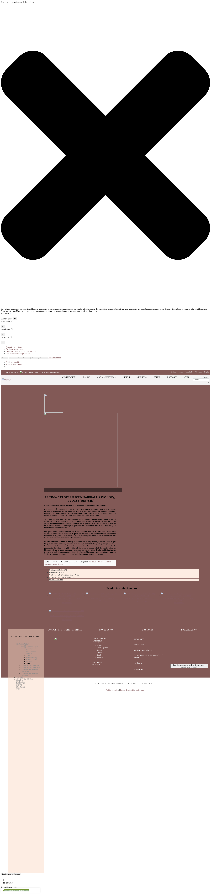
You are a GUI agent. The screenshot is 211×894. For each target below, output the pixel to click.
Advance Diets (31, 652)
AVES (18, 689)
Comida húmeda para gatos (30, 667)
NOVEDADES (97, 662)
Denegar (13, 358)
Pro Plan (29, 661)
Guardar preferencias (39, 358)
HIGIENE (19, 681)
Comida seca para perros (29, 646)
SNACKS (19, 677)
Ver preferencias (24, 358)
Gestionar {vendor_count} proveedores (21, 351)
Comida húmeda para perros (30, 665)
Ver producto (67, 603)
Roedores (100, 657)
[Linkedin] (130, 662)
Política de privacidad (14, 364)
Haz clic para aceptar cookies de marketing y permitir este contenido (189, 666)
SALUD (19, 685)
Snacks (99, 645)
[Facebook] (130, 669)
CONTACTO (96, 665)
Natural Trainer (31, 660)
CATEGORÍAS (97, 641)
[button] (105, 155)
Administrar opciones (14, 347)
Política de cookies (13, 362)
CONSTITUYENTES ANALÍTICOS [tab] (64, 575)
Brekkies (29, 654)
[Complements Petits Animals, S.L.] (6, 379)
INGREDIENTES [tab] (56, 572)
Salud (99, 655)
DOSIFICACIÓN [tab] (56, 580)
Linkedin (138, 663)
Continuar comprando (16, 891)
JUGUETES (20, 683)
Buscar (206, 377)
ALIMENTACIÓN (96, 562)
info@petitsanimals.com (53, 372)
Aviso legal (140, 690)
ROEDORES (20, 687)
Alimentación (101, 643)
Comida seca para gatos (29, 648)
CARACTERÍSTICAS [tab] (58, 570)
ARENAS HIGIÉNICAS (24, 679)
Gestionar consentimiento (11, 874)
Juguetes (99, 652)
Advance (29, 650)
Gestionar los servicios (14, 349)
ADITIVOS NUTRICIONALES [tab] (62, 577)
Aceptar (4, 358)
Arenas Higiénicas (102, 648)
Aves (98, 660)
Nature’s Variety (31, 658)
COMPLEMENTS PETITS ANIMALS (65, 630)
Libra (28, 656)
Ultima (60, 564)
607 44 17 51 (16, 372)
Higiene (99, 650)
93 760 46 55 (6, 372)
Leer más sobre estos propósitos (18, 353)
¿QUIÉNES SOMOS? (99, 638)
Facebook (138, 669)
